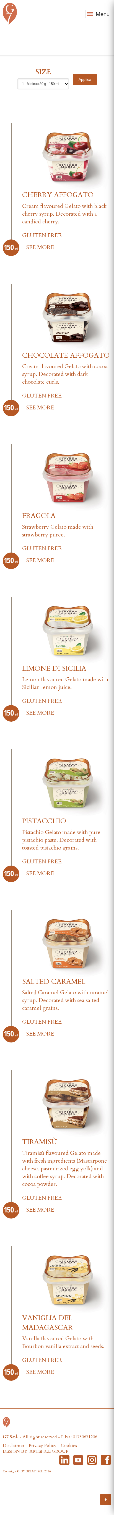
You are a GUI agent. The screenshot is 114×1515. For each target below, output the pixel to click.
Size (43, 72)
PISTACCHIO (44, 821)
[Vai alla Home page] (8, 1422)
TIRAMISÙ (39, 1142)
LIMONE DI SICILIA (54, 668)
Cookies (69, 1445)
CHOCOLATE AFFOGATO (66, 355)
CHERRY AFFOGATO (58, 195)
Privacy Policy (42, 1445)
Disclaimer (13, 1445)
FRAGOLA (39, 515)
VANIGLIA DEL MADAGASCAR (47, 1322)
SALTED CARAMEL (54, 981)
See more (40, 247)
